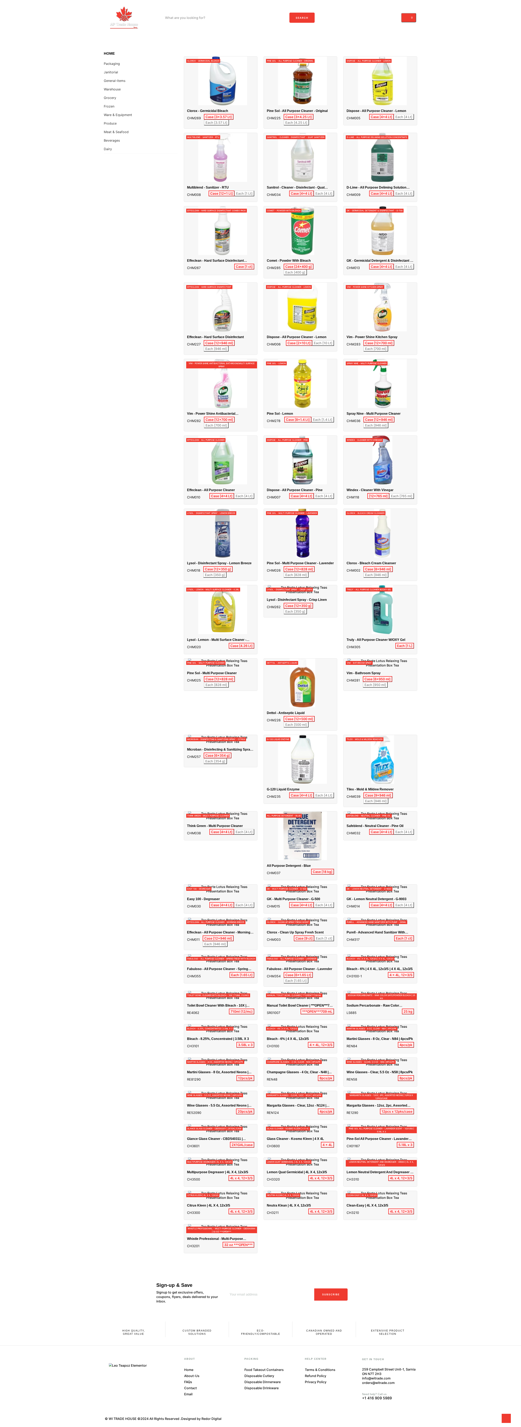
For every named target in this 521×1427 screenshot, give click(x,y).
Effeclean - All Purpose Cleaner (211, 490)
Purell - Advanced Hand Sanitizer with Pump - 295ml (376, 932)
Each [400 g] (295, 272)
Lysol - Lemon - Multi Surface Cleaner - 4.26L (216, 640)
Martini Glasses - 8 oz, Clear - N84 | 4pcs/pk (380, 1039)
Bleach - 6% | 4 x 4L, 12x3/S (288, 1039)
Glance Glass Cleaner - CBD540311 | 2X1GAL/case (215, 1139)
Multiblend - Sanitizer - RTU (208, 187)
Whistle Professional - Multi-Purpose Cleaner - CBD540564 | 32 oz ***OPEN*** (217, 1239)
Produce (110, 123)
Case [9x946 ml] (378, 795)
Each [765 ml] (401, 496)
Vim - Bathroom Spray (364, 673)
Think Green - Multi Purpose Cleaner (215, 826)
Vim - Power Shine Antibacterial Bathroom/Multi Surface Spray (211, 414)
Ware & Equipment (118, 115)
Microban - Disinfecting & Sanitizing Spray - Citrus (220, 750)
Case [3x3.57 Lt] (219, 117)
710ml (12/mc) (242, 1011)
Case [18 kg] (322, 872)
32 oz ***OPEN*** (238, 1245)
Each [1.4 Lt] (322, 420)
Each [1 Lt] (244, 193)
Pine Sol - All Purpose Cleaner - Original (297, 111)
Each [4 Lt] (403, 117)
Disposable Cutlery (259, 1376)
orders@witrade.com (378, 1383)
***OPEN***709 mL (317, 1011)
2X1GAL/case (242, 1145)
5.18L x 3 (405, 1145)
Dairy (108, 149)
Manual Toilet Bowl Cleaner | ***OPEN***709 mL (300, 1006)
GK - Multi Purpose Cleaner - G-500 (293, 899)
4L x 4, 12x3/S (241, 1178)
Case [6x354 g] (217, 755)
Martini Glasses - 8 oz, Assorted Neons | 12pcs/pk (217, 1072)
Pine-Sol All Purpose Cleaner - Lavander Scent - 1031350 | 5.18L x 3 (377, 1139)
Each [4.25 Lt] (296, 122)
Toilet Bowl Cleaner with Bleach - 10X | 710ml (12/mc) (216, 1006)
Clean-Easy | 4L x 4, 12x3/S (367, 1205)
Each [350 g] (215, 575)
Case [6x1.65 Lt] (298, 975)
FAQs (188, 1382)
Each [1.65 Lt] (242, 975)
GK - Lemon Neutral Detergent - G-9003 (376, 899)
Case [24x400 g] (298, 267)
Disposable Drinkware (261, 1388)
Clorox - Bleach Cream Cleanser (371, 563)
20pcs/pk (245, 1111)
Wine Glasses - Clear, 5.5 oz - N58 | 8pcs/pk (380, 1072)
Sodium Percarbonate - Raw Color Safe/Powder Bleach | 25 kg (373, 1006)
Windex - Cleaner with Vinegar (370, 490)
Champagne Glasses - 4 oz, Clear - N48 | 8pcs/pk (297, 1072)
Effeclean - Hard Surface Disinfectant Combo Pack (215, 261)
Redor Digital (211, 1419)
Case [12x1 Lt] (221, 193)
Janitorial (111, 72)
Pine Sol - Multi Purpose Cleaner (212, 673)
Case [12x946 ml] (219, 343)
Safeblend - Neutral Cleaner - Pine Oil (375, 826)
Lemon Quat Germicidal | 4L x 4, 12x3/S (297, 1172)
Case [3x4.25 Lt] (298, 117)
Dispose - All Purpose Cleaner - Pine (295, 490)
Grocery (110, 98)
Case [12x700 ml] (379, 343)
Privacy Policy (315, 1382)
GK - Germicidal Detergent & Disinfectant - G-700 (379, 261)
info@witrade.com (376, 1378)
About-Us (191, 1376)
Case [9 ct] (304, 938)
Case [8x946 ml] (378, 569)
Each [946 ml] (216, 349)
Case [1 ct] (244, 267)
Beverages (112, 140)
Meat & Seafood (116, 132)
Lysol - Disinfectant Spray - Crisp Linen (297, 599)
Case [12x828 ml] (299, 569)
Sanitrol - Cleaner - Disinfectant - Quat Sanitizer (296, 188)
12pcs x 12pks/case (397, 1111)
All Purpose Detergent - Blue (289, 865)
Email (188, 1394)
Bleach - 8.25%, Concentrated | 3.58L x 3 (218, 1039)
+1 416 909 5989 (377, 1398)
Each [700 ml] (375, 349)
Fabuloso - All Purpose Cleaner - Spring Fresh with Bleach (217, 969)
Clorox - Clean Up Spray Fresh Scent (295, 932)
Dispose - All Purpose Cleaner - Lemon (376, 111)
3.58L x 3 (245, 1045)
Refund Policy (315, 1376)
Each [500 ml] (296, 725)
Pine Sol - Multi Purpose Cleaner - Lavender (300, 563)
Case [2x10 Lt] (299, 343)
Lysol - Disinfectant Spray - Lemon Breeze (219, 563)
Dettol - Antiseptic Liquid (286, 713)
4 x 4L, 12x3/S (401, 975)
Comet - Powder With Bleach (289, 260)
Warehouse (112, 89)
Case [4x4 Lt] (381, 117)
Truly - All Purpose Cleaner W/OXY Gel (376, 639)
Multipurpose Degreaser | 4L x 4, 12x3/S (217, 1172)
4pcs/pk (406, 1045)
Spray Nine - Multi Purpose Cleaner (374, 413)
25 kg (408, 1011)
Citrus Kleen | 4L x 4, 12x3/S (208, 1205)
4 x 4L (327, 1145)
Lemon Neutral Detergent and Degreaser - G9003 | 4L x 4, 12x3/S (379, 1172)
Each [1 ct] (324, 938)
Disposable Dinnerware (262, 1382)
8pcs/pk (326, 1078)
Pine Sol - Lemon (280, 413)
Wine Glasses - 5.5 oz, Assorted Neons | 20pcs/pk (217, 1106)
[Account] (395, 18)
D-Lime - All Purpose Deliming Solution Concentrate (376, 188)
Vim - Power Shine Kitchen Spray (372, 337)
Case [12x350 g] (218, 569)
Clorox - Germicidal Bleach (207, 111)
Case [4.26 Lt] (241, 646)
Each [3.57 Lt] (216, 122)
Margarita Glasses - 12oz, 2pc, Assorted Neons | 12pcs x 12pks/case (377, 1106)
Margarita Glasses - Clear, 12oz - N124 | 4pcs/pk (296, 1106)
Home (109, 53)
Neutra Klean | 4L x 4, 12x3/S (289, 1205)
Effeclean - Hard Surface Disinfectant (215, 337)
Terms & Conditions (320, 1370)
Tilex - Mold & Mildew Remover (370, 789)
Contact (190, 1388)
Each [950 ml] (375, 685)
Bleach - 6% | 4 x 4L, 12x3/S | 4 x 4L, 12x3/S (380, 969)
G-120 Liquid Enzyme (283, 789)
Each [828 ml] (296, 575)
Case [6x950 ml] (377, 679)
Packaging (112, 64)
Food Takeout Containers (264, 1370)
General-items (114, 81)
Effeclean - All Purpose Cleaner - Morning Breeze (218, 932)
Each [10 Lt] (323, 343)
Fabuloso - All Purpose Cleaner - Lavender (299, 969)
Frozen (109, 106)
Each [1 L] (404, 646)
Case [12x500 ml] (299, 719)
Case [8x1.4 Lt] (298, 420)
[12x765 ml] (378, 496)
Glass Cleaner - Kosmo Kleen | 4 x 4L (295, 1139)
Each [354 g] (215, 761)
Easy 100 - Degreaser (203, 899)
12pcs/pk (245, 1078)
